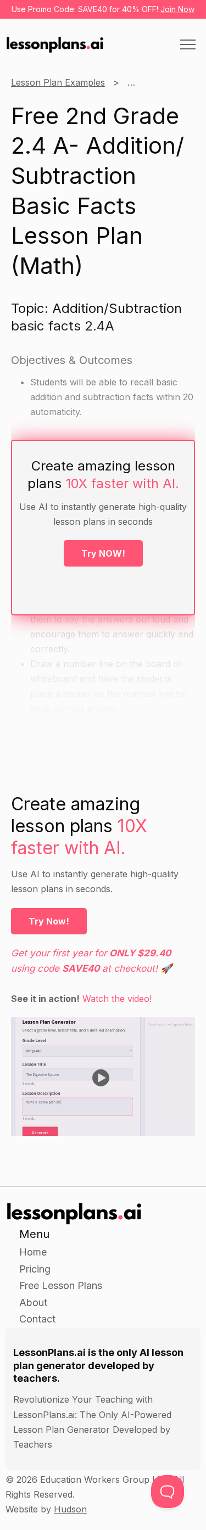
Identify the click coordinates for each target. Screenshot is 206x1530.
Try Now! (49, 921)
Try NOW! (103, 553)
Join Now (177, 9)
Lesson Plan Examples (58, 82)
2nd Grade (149, 82)
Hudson (70, 1509)
